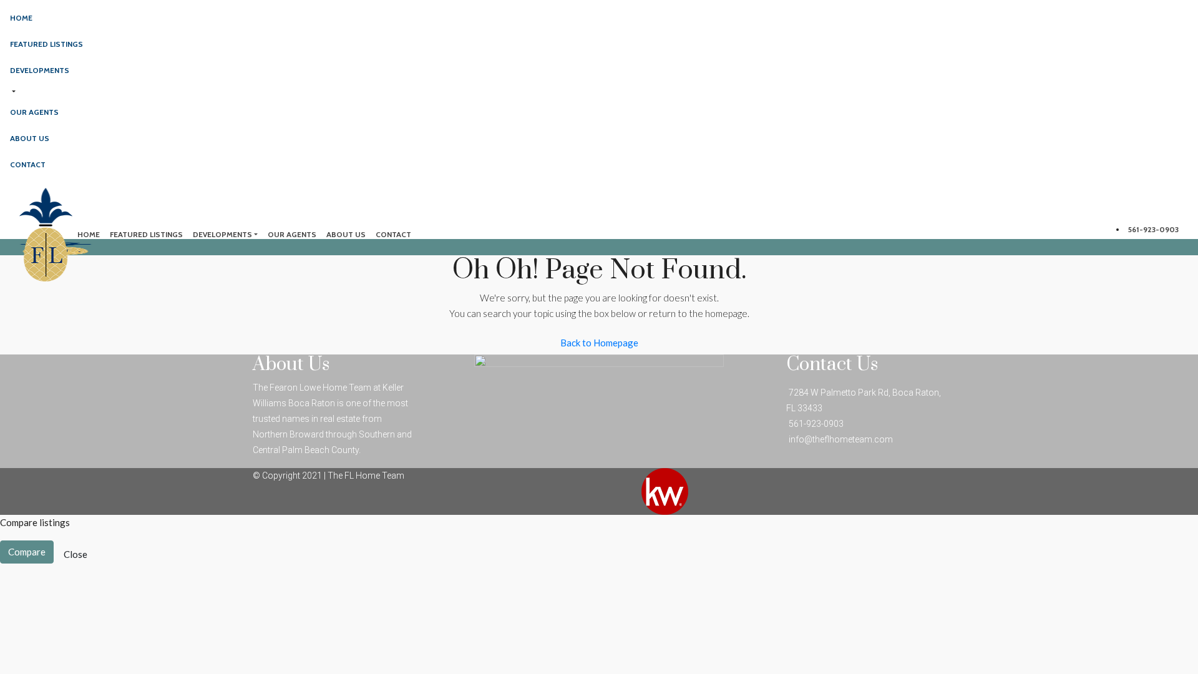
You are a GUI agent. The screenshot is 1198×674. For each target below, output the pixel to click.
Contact (28, 164)
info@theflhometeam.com (841, 439)
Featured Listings (46, 44)
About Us (29, 138)
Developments (39, 70)
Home (21, 17)
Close (75, 554)
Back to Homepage (599, 342)
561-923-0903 (1153, 229)
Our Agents (34, 112)
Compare (27, 551)
